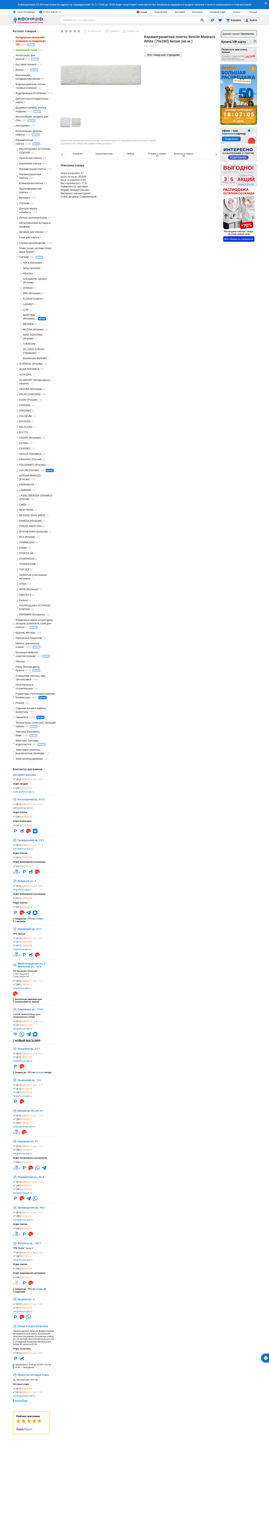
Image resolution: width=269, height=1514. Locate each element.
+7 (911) (22, 825)
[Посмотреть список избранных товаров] (220, 20)
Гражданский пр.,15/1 (31, 840)
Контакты (197, 12)
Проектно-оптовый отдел (33, 1374)
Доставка (180, 12)
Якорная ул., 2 (26, 1299)
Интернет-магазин (24, 774)
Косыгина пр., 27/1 (29, 1048)
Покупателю (160, 12)
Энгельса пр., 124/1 (29, 1243)
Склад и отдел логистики (33, 1326)
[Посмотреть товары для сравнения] (212, 20)
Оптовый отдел (217, 12)
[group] (101, 75)
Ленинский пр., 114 (29, 1080)
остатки (39, 1072)
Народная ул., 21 (28, 1141)
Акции (144, 12)
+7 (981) (22, 788)
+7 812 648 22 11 (52, 12)
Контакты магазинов (29, 769)
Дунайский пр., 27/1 (30, 929)
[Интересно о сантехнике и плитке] (238, 154)
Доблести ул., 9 (27, 881)
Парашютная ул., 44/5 (31, 1177)
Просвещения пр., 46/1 (31, 1207)
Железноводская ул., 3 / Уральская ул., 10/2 (32, 965)
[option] (77, 155)
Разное (253, 12)
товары (39, 918)
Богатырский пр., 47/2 (31, 799)
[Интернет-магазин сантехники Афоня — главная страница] (28, 23)
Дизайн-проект (238, 33)
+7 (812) (28, 779)
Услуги (236, 12)
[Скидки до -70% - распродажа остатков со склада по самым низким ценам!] (238, 215)
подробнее (21, 1400)
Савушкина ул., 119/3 (30, 1009)
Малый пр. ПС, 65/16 (30, 1110)
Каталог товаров (26, 31)
